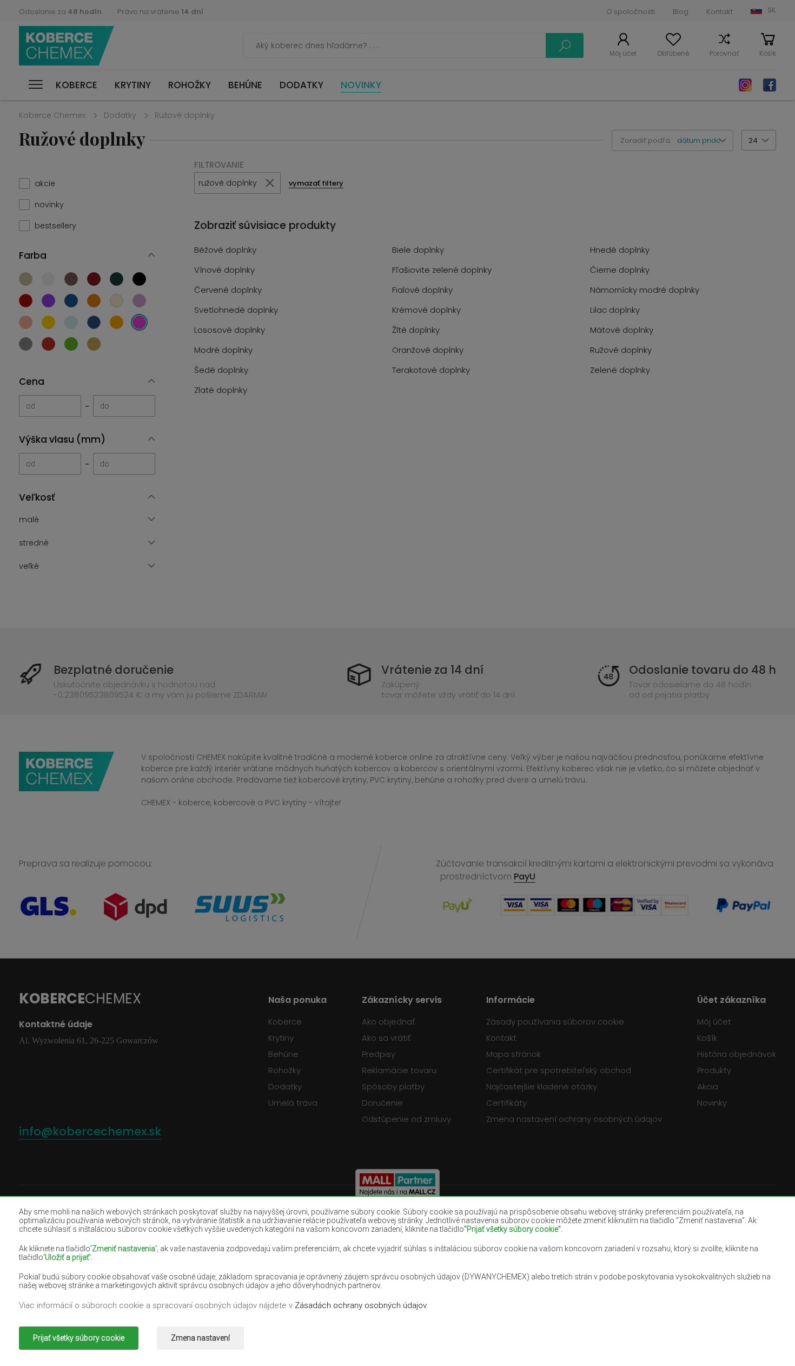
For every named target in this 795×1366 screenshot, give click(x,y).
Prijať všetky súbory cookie (78, 1338)
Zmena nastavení (200, 1338)
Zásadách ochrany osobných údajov (360, 1305)
